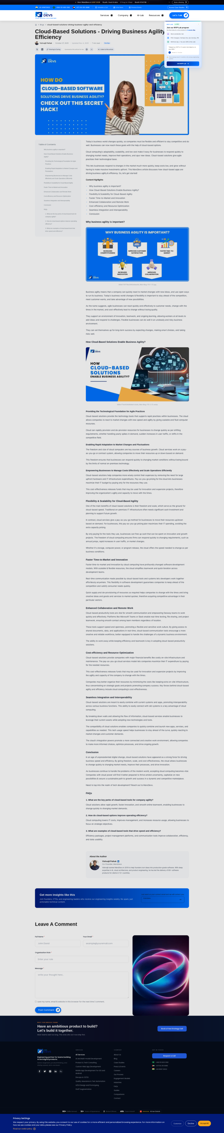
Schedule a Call (103, 7)
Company (123, 15)
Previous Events (136, 7)
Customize (177, 1123)
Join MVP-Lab (181, 63)
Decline (191, 1123)
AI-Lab (140, 15)
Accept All (204, 1123)
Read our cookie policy (22, 1129)
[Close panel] (198, 24)
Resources (154, 15)
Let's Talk (177, 15)
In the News (119, 7)
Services (104, 15)
